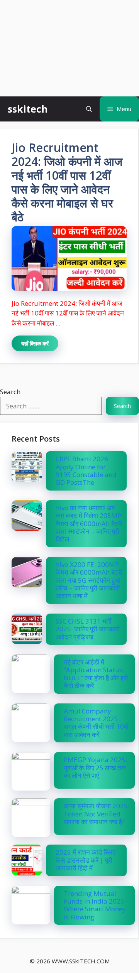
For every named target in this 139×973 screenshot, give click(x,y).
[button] (89, 108)
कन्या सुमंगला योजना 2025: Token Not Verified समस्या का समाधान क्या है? (96, 813)
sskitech (28, 108)
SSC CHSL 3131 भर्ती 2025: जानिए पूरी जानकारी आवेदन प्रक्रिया (88, 629)
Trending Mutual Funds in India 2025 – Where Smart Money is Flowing (96, 905)
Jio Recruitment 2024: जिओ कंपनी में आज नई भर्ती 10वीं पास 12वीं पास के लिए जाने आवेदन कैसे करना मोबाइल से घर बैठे (67, 182)
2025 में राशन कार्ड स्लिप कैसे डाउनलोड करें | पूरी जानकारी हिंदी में (85, 860)
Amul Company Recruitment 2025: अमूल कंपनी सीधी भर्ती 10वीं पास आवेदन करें (96, 723)
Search (10, 391)
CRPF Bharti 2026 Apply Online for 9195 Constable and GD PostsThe (86, 470)
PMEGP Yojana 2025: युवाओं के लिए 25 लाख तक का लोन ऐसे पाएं (95, 767)
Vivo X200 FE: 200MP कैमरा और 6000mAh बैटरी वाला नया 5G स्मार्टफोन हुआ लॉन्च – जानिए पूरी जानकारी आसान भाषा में (89, 580)
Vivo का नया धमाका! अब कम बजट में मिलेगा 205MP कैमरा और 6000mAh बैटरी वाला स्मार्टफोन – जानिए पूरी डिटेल (89, 523)
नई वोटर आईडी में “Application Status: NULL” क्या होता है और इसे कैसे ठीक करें (96, 674)
